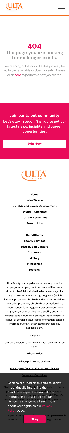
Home (34, 194)
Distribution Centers (34, 246)
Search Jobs (34, 223)
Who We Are (35, 200)
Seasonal (34, 269)
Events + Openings (35, 211)
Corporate (34, 252)
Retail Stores (34, 235)
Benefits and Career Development (35, 206)
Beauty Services (34, 241)
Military (35, 258)
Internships (34, 264)
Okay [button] (35, 419)
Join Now (34, 144)
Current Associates (34, 217)
